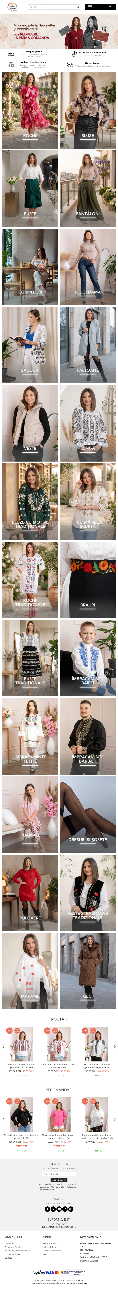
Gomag (83, 1283)
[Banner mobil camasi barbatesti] (88, 736)
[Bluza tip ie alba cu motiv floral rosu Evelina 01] (59, 1044)
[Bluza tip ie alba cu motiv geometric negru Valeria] (96, 1044)
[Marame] (30, 971)
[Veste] (30, 423)
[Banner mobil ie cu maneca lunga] (88, 423)
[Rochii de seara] (30, 110)
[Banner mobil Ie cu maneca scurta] (88, 501)
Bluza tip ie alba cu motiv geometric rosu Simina (21, 1066)
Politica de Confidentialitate (17, 1250)
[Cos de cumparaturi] (110, 7)
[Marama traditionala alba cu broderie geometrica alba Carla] (96, 1114)
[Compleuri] (30, 267)
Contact (8, 1257)
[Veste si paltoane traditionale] (88, 893)
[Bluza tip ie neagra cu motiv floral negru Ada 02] (21, 1114)
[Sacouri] (30, 345)
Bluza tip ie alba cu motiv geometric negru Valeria (97, 1066)
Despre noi (9, 1243)
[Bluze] (88, 110)
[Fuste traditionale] (30, 658)
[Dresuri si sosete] (88, 814)
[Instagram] (70, 1209)
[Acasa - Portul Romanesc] (12, 7)
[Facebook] (47, 1209)
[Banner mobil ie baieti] (88, 658)
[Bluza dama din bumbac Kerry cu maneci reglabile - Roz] (59, 1114)
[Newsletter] (59, 31)
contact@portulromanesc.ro (61, 1226)
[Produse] (90, 7)
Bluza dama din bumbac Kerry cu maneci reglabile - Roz (59, 1136)
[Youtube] (59, 1209)
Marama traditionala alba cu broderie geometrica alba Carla (97, 1136)
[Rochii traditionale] (30, 580)
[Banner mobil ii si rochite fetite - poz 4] (30, 736)
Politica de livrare (12, 1254)
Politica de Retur (49, 1247)
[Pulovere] (30, 893)
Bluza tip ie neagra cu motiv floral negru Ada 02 (21, 1136)
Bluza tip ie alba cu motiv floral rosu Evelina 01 (59, 1066)
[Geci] (88, 971)
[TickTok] (65, 1209)
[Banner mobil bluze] (30, 501)
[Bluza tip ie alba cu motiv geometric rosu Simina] (21, 1044)
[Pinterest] (53, 1209)
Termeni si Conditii (13, 1247)
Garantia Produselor (51, 1250)
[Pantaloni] (88, 188)
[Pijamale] (30, 814)
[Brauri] (88, 580)
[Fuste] (30, 188)
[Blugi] (88, 267)
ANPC (45, 1254)
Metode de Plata (49, 1243)
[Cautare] (78, 7)
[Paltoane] (88, 345)
